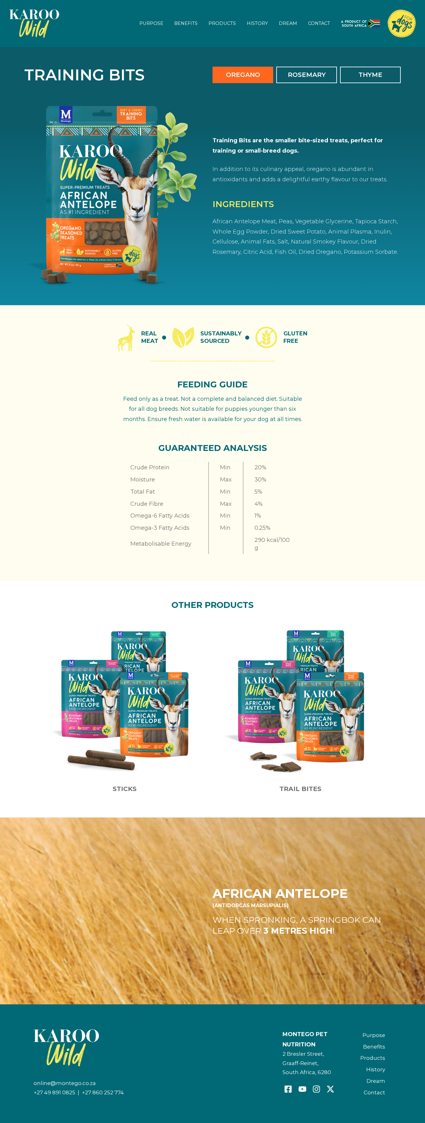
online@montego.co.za (65, 1083)
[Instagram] (316, 1089)
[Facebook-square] (288, 1089)
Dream (288, 23)
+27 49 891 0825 (54, 1092)
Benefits (186, 23)
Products (222, 23)
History (257, 23)
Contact (319, 23)
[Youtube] (302, 1089)
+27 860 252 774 (103, 1092)
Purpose (151, 23)
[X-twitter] (330, 1089)
